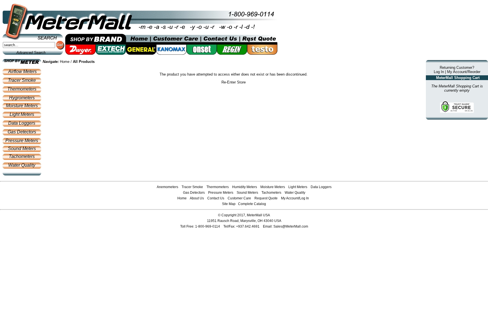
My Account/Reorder (463, 72)
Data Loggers (21, 123)
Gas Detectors (22, 131)
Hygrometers (22, 97)
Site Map (229, 204)
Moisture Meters (22, 105)
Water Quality (21, 165)
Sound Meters (22, 148)
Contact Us (215, 198)
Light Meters (22, 114)
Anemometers (167, 187)
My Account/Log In (295, 198)
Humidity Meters (244, 187)
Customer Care (239, 198)
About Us (197, 198)
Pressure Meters (21, 140)
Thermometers (21, 89)
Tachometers (22, 156)
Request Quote (266, 198)
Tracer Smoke (22, 80)
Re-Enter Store (233, 82)
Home (64, 62)
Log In (439, 72)
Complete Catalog (252, 204)
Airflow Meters (22, 71)
